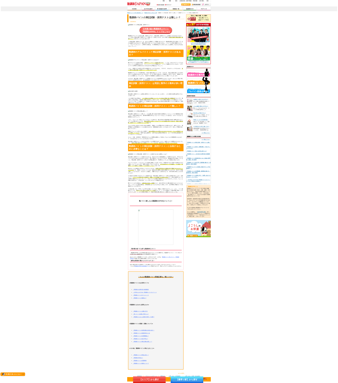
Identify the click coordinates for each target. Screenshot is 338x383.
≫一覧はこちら (206, 132)
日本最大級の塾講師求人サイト (156, 29)
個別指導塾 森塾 (201, 212)
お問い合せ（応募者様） (175, 376)
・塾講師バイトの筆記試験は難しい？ (142, 341)
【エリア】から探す (149, 379)
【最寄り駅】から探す (187, 379)
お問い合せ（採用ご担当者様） (193, 376)
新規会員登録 (196, 4)
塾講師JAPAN (134, 8)
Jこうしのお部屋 (198, 228)
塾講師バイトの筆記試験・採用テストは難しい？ (155, 17)
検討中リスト (186, 4)
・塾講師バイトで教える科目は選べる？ (196, 151)
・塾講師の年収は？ (138, 357)
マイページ (204, 8)
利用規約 (139, 376)
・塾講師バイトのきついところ (141, 295)
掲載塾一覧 (176, 8)
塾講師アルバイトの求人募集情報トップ (135, 12)
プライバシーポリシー (151, 376)
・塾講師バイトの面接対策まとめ (141, 333)
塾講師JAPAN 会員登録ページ (142, 266)
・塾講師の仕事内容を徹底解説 (141, 289)
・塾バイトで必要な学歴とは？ (141, 314)
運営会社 (162, 376)
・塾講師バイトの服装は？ (139, 298)
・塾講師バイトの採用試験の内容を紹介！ (143, 330)
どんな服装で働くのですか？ (200, 106)
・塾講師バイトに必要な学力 (140, 311)
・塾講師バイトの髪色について (141, 363)
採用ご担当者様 (160, 4)
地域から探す (148, 8)
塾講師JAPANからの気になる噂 (150, 12)
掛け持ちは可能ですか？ (199, 113)
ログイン (206, 4)
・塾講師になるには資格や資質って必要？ (143, 317)
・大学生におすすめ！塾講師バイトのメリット (145, 292)
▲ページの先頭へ (181, 373)
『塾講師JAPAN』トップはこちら (155, 31)
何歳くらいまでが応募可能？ (200, 119)
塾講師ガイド (190, 8)
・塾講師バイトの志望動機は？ (141, 336)
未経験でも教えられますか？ (200, 99)
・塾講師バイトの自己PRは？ (140, 338)
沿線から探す (162, 8)
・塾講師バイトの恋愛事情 (139, 360)
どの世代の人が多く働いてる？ (201, 126)
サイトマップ (168, 4)
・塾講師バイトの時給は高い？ (141, 355)
